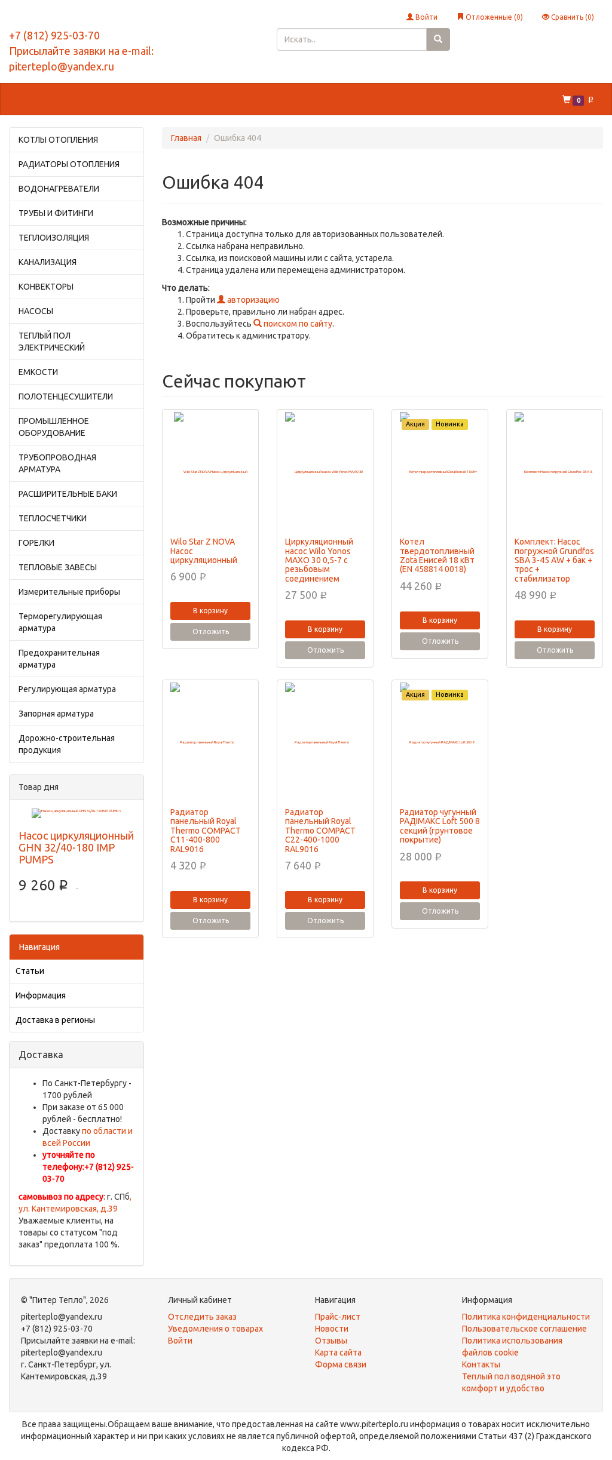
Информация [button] (415, 99)
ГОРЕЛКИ (36, 543)
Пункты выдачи (295, 99)
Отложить (210, 631)
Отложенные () (493, 17)
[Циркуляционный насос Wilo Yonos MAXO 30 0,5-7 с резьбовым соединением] (325, 471)
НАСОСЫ (36, 311)
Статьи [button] (358, 99)
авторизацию (252, 300)
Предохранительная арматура (59, 658)
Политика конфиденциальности (526, 1316)
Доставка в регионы (55, 1020)
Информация (41, 995)
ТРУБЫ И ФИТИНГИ (56, 213)
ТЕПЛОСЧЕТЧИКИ (53, 518)
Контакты (228, 99)
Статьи (30, 971)
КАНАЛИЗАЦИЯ (47, 262)
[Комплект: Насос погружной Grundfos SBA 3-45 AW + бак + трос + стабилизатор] (555, 471)
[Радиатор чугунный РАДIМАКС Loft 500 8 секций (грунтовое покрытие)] (440, 742)
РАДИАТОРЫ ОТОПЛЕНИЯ (69, 164)
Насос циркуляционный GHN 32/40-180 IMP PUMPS (76, 847)
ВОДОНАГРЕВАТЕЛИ (59, 188)
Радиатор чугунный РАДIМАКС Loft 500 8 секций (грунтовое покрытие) (440, 825)
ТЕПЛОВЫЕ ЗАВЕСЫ (58, 567)
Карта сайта (338, 1352)
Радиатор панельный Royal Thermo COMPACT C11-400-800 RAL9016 (205, 830)
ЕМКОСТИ (38, 372)
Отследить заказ (202, 1316)
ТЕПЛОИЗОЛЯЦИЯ (54, 237)
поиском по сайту (297, 323)
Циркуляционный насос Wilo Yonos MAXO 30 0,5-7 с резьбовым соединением (319, 560)
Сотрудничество (101, 99)
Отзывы (331, 1340)
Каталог (34, 99)
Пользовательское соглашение (524, 1328)
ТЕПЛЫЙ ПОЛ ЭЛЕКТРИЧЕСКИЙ (52, 341)
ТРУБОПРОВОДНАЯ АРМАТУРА (57, 463)
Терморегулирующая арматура (60, 622)
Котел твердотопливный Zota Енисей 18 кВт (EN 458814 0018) (437, 555)
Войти (425, 17)
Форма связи (340, 1364)
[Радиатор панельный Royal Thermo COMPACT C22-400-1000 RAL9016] (325, 742)
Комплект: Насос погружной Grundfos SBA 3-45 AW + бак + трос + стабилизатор (554, 560)
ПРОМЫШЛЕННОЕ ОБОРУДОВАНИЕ (54, 427)
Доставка (172, 99)
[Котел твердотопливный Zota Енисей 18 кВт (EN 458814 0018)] (440, 471)
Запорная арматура (56, 713)
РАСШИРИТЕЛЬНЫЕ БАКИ (68, 494)
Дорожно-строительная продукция (67, 744)
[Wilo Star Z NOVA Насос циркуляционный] (210, 471)
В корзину (210, 610)
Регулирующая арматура (67, 689)
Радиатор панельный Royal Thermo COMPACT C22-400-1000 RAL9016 (320, 830)
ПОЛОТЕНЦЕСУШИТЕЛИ (66, 396)
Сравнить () (571, 17)
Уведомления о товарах (215, 1328)
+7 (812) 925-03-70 (54, 35)
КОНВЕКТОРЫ (46, 286)
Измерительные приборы (69, 592)
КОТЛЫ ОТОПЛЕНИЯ (58, 140)
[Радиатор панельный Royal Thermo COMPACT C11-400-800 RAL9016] (210, 742)
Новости (331, 1328)
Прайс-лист (337, 1316)
